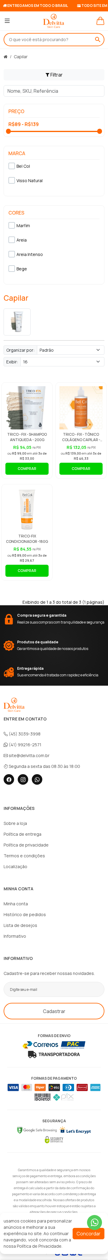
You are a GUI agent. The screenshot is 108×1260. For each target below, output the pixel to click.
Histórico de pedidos (25, 914)
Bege (21, 269)
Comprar (27, 468)
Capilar (21, 56)
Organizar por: (20, 350)
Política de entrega (22, 834)
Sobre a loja (15, 823)
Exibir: (12, 362)
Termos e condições (24, 856)
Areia (21, 240)
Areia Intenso (29, 254)
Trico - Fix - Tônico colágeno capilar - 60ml (81, 440)
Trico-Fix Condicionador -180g (27, 539)
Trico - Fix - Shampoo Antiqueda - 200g (27, 437)
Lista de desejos (20, 925)
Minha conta (16, 904)
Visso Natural (29, 180)
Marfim (23, 225)
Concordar (88, 1233)
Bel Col (23, 166)
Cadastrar (54, 1011)
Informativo (15, 936)
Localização (15, 866)
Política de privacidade (26, 845)
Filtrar (56, 74)
